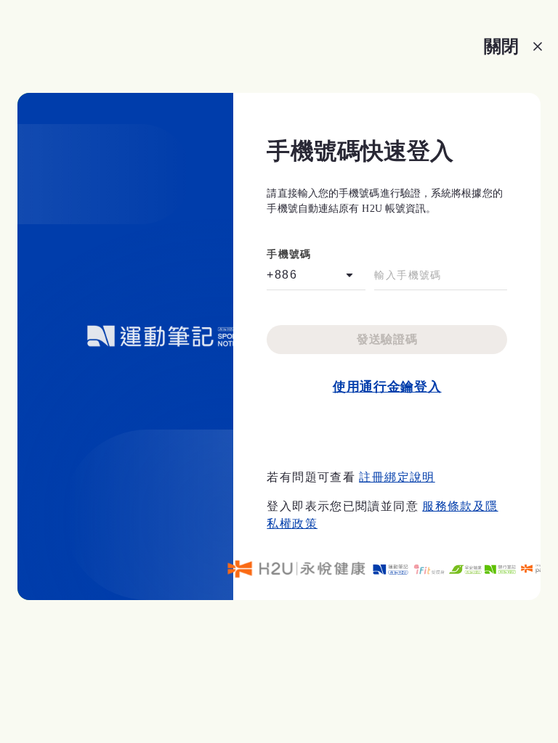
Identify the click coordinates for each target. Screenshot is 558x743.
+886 (282, 274)
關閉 (501, 46)
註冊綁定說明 (396, 477)
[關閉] (537, 46)
